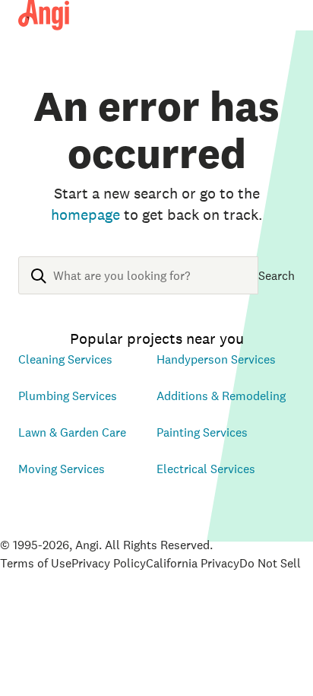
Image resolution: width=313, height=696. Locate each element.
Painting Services (202, 432)
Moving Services (61, 468)
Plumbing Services (67, 395)
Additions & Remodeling (221, 395)
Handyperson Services (216, 359)
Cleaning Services (65, 359)
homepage (85, 214)
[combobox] (138, 287)
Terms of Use (35, 562)
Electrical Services (205, 468)
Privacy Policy (108, 562)
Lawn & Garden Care (72, 432)
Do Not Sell (270, 562)
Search (276, 275)
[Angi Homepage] (43, 15)
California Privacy (192, 562)
